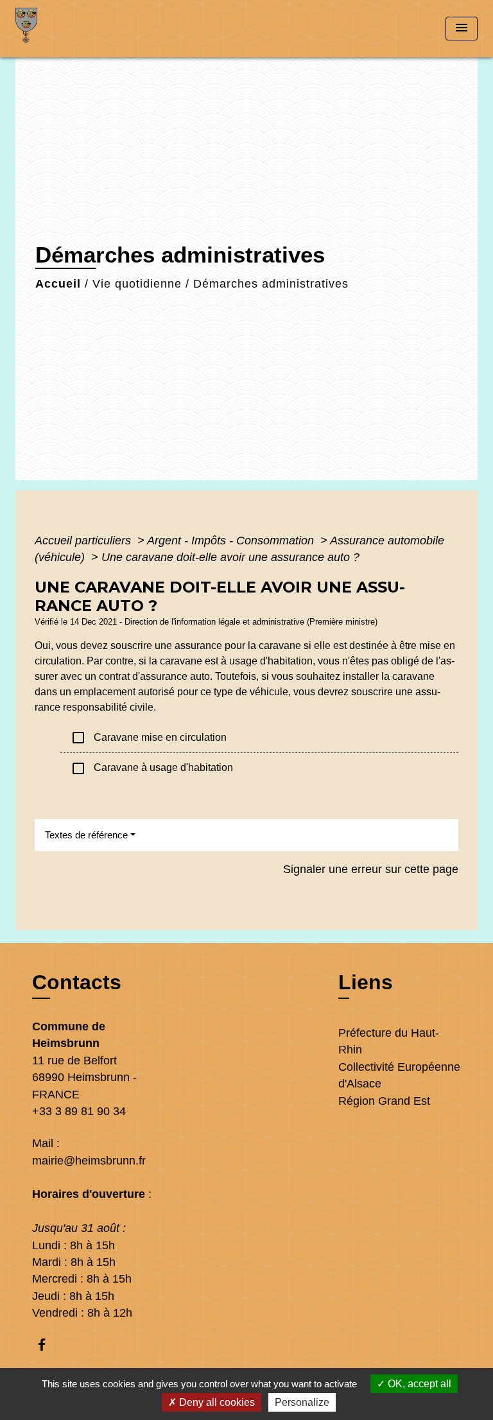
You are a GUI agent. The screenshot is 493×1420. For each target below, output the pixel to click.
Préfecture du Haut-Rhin (388, 1041)
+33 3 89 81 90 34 (79, 1111)
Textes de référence (86, 834)
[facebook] (48, 1345)
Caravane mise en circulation (149, 737)
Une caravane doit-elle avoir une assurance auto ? (230, 557)
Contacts (76, 982)
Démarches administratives (271, 283)
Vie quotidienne (137, 283)
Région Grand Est (384, 1101)
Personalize (302, 1402)
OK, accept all (418, 1383)
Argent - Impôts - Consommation (232, 540)
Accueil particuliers (84, 540)
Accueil (58, 283)
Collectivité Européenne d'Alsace (399, 1075)
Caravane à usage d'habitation (152, 768)
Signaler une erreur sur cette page (370, 869)
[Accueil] (63, 28)
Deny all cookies (216, 1402)
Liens (365, 982)
